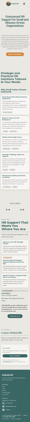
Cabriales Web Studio (9, 416)
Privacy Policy (5, 418)
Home (3, 386)
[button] (24, 4)
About (3, 388)
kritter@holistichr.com (8, 361)
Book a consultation (15, 355)
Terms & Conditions (16, 418)
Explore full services (15, 316)
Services (4, 390)
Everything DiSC (6, 392)
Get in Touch (5, 394)
